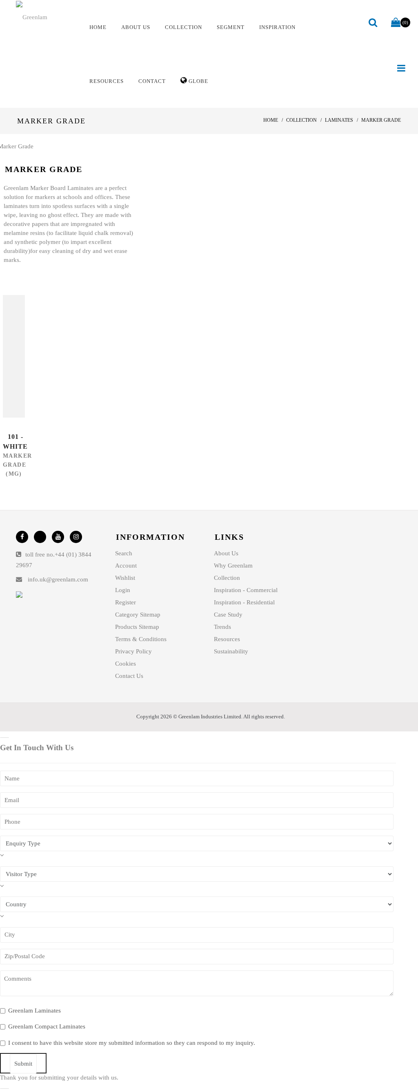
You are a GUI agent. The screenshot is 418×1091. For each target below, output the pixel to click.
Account (126, 565)
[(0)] (395, 22)
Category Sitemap (137, 614)
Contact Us (129, 676)
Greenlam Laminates (34, 1010)
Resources (227, 639)
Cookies (125, 663)
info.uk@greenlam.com (58, 579)
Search (123, 553)
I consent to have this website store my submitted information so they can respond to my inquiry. (131, 1043)
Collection (227, 578)
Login (122, 590)
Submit (23, 1063)
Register (125, 602)
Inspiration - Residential (244, 602)
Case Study (228, 614)
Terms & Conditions (141, 639)
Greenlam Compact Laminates (46, 1026)
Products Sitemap (137, 627)
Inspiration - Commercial (246, 590)
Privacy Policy (133, 651)
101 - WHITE (15, 441)
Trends (222, 627)
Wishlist (125, 578)
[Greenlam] (46, 17)
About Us (226, 553)
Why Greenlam (233, 565)
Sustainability (231, 651)
